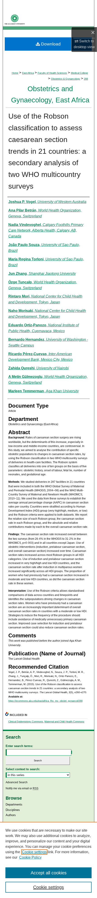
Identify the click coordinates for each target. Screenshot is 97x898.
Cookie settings (34, 852)
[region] (48, 860)
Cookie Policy (30, 857)
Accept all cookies (49, 872)
